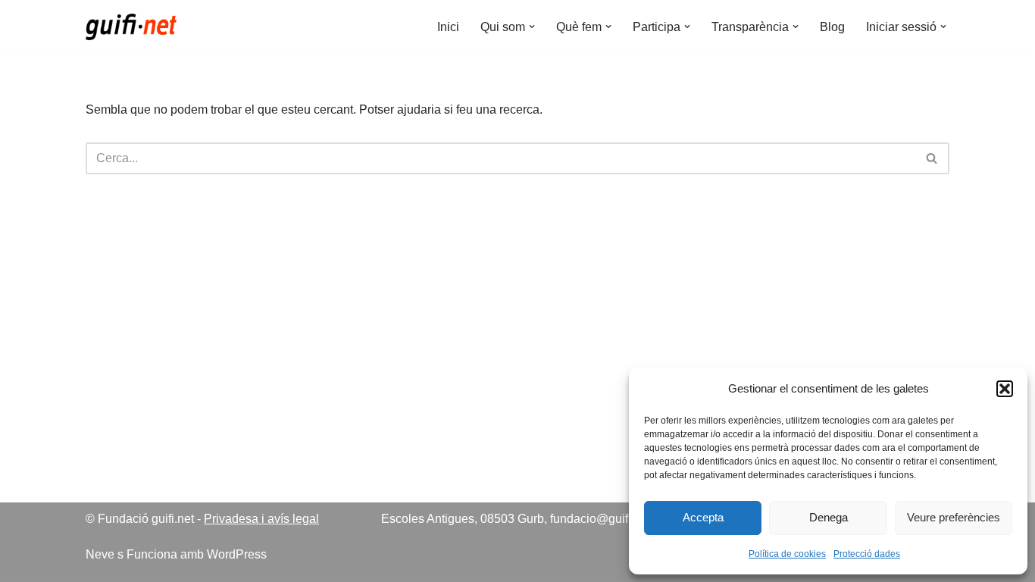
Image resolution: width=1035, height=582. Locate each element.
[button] (1004, 388)
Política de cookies (787, 554)
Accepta (703, 517)
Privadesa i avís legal (261, 518)
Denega (828, 517)
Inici (448, 26)
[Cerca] (932, 158)
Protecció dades (866, 554)
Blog (832, 26)
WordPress (237, 554)
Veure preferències (953, 517)
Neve (100, 554)
